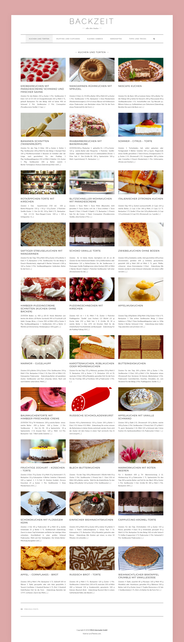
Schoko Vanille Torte (85, 250)
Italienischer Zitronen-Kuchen (140, 198)
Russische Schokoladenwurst (91, 415)
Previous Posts (31, 609)
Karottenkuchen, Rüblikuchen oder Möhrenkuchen (91, 365)
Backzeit (92, 21)
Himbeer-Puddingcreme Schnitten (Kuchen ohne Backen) (38, 308)
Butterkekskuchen (132, 363)
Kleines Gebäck (95, 39)
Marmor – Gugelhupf (36, 363)
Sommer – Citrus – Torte (135, 141)
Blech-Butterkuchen (84, 467)
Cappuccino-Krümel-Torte (137, 519)
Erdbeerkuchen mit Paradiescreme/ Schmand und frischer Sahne (42, 89)
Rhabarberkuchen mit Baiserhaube (85, 142)
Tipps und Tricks (137, 39)
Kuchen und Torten (39, 39)
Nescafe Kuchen (130, 86)
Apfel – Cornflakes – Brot (39, 574)
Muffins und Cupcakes (68, 39)
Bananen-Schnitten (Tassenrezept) (35, 142)
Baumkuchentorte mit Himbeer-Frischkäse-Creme (40, 417)
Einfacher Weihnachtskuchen (91, 519)
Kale (84, 634)
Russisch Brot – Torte (85, 574)
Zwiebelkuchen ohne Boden (139, 250)
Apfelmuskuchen (130, 305)
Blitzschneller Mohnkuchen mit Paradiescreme (90, 200)
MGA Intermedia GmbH (98, 630)
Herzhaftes (116, 39)
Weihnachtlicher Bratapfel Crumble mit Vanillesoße (138, 576)
